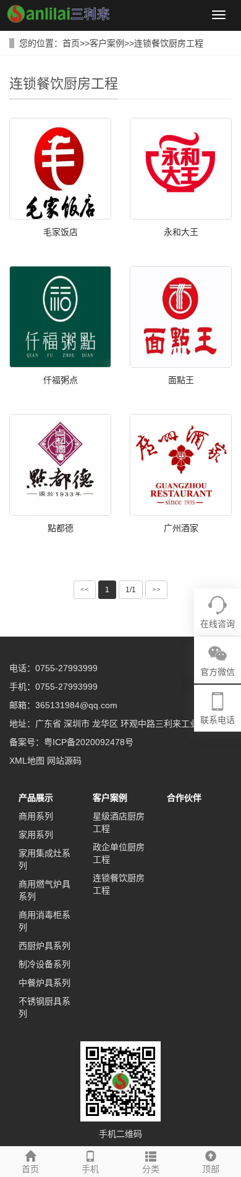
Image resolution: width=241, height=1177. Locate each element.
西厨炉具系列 (44, 946)
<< (84, 589)
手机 (90, 1169)
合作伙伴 (184, 798)
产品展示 (36, 798)
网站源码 (64, 761)
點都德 (61, 528)
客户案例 (107, 43)
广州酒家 (181, 528)
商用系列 (36, 816)
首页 (71, 43)
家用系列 (36, 835)
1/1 (130, 589)
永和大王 (181, 232)
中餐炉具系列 (44, 983)
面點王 (181, 380)
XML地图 (26, 761)
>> (156, 589)
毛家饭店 (60, 232)
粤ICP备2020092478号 (88, 742)
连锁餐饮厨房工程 (168, 43)
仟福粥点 (60, 380)
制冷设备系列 (44, 964)
